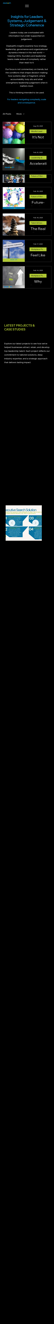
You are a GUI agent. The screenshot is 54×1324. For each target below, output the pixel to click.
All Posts (7, 113)
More (19, 113)
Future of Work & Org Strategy (39, 176)
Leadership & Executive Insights (39, 157)
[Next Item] (35, 523)
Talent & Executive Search (39, 223)
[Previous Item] (12, 523)
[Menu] (27, 6)
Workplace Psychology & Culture (39, 249)
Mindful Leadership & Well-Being (39, 131)
